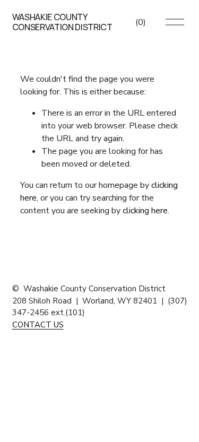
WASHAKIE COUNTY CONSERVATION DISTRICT (62, 22)
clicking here (145, 210)
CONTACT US (38, 324)
